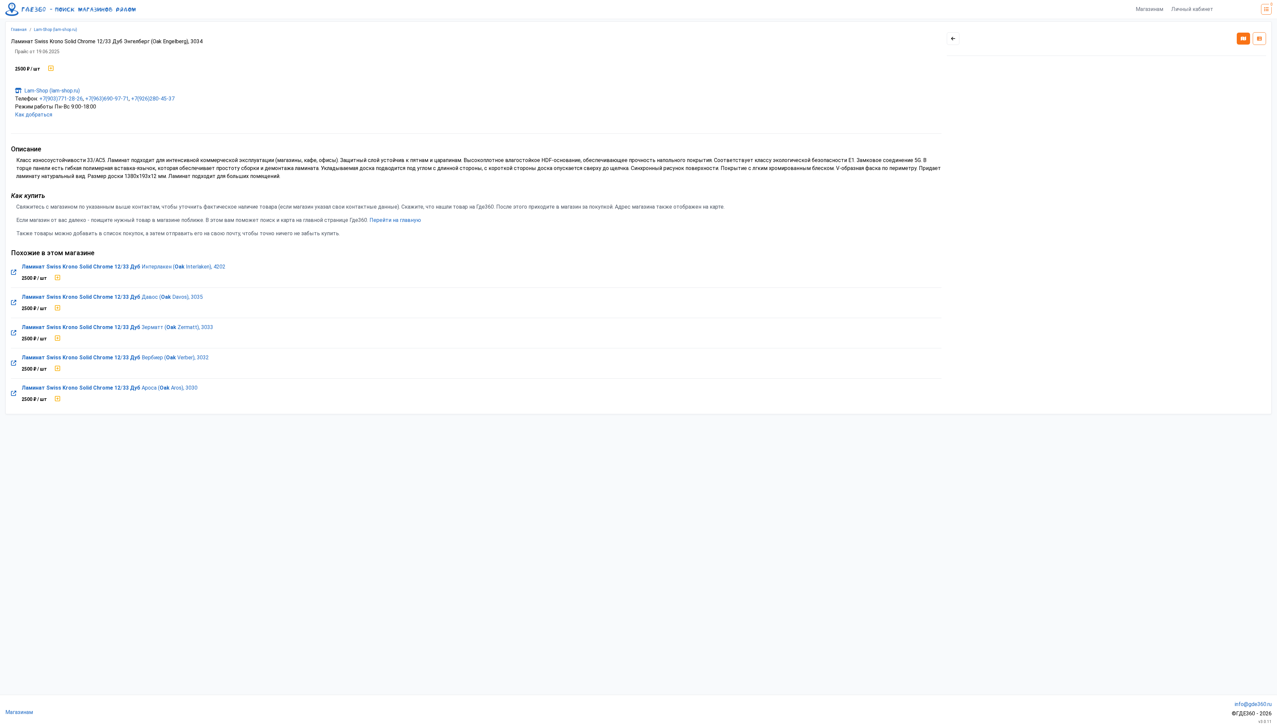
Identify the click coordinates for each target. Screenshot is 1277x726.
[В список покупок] (51, 69)
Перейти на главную (395, 220)
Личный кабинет (1192, 9)
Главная (19, 29)
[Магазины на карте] (1243, 39)
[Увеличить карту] (953, 38)
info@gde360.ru (1253, 704)
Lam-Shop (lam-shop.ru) (55, 29)
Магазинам (1149, 9)
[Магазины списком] (1259, 38)
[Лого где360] (70, 9)
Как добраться (33, 114)
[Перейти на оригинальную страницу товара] (13, 272)
